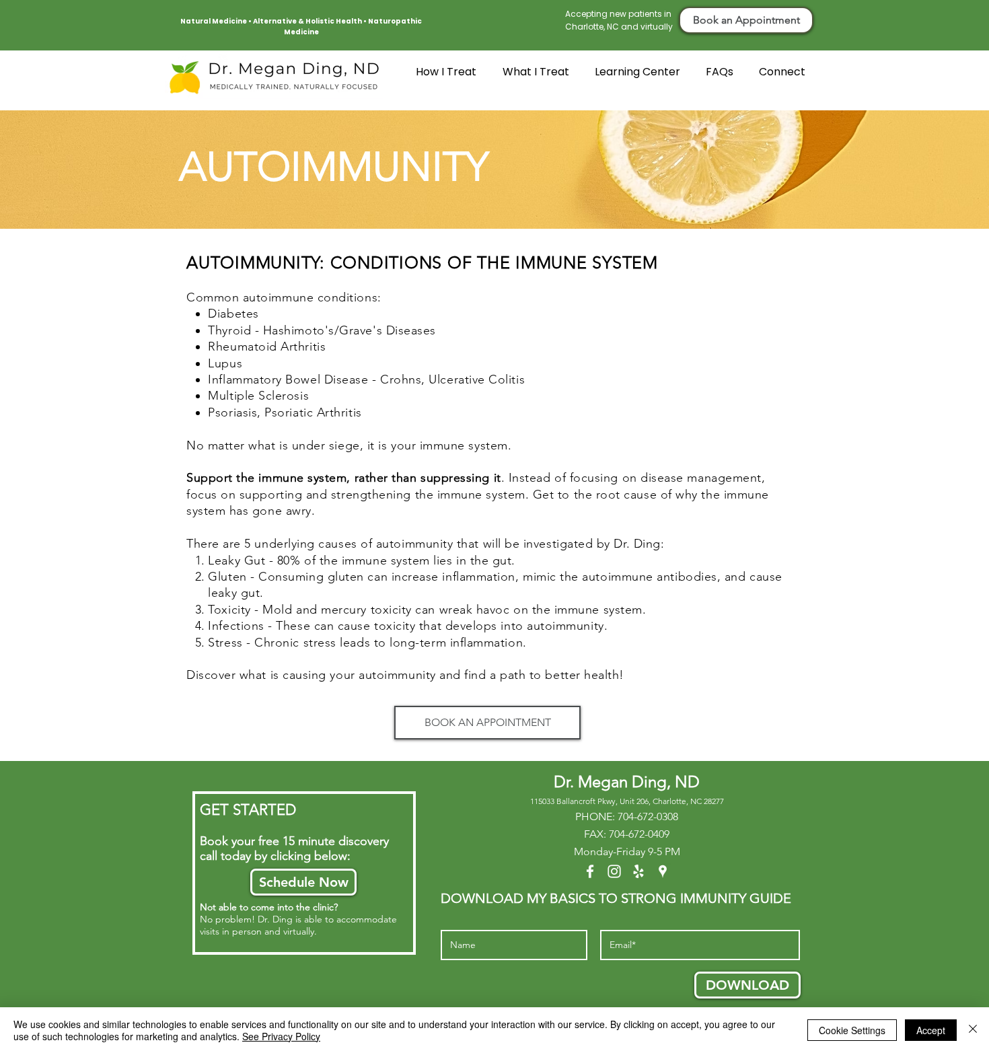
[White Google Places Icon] (662, 871)
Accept (930, 1030)
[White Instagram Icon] (614, 871)
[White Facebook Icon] (590, 871)
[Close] (973, 1030)
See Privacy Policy (281, 1036)
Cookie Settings (852, 1030)
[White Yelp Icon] (638, 871)
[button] (538, 76)
